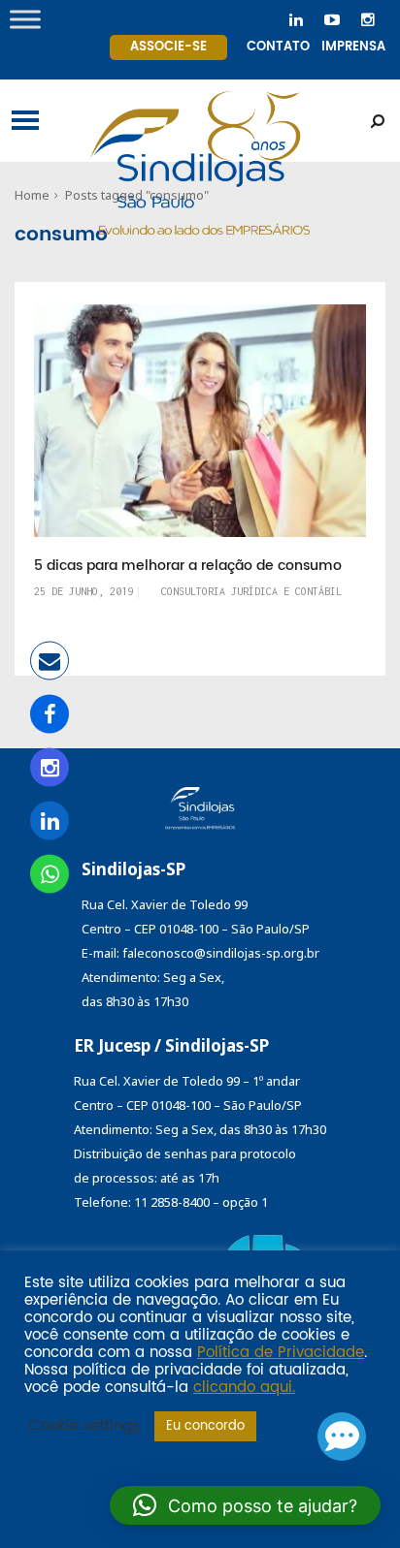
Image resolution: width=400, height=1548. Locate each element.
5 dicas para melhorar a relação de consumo (188, 566)
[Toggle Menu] (25, 19)
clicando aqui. (244, 1388)
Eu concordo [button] (205, 1426)
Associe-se (168, 47)
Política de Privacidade (280, 1353)
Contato (278, 47)
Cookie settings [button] (84, 1427)
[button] (245, 1505)
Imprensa (353, 47)
